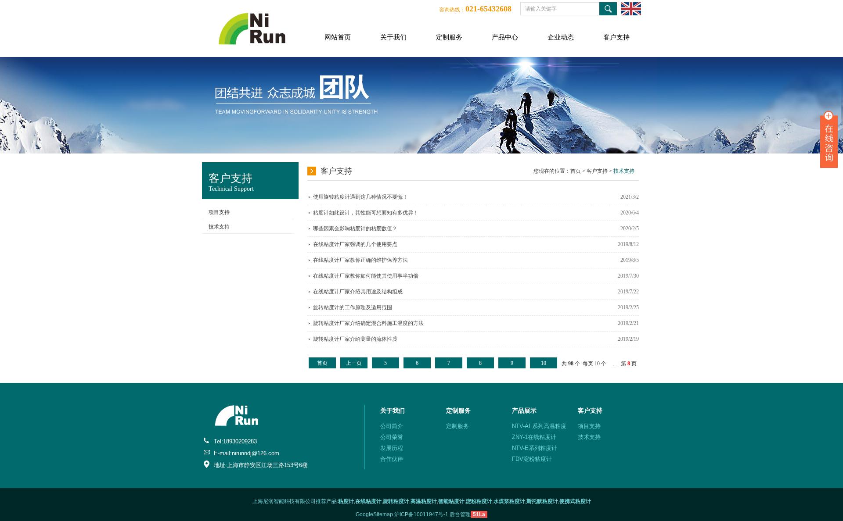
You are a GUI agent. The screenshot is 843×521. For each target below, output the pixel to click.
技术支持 (219, 227)
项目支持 (219, 212)
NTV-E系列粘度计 (534, 448)
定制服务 (449, 37)
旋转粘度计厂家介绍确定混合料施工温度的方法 (368, 323)
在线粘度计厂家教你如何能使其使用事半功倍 (365, 276)
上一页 (354, 363)
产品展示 (524, 410)
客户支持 (616, 37)
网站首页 (337, 37)
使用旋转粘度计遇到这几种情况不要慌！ (360, 197)
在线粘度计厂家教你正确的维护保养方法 (360, 260)
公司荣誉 (391, 437)
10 (543, 363)
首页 (575, 171)
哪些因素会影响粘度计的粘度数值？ (355, 228)
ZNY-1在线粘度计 (534, 437)
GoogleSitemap (374, 514)
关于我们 (393, 37)
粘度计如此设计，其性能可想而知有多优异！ (365, 213)
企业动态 (561, 37)
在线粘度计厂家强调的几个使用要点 (355, 244)
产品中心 (505, 37)
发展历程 (391, 448)
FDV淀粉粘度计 (532, 459)
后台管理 (460, 514)
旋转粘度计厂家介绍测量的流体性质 (355, 339)
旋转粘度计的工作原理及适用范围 (352, 307)
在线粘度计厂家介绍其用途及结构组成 (358, 292)
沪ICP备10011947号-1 (421, 514)
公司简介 (391, 426)
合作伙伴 (391, 459)
